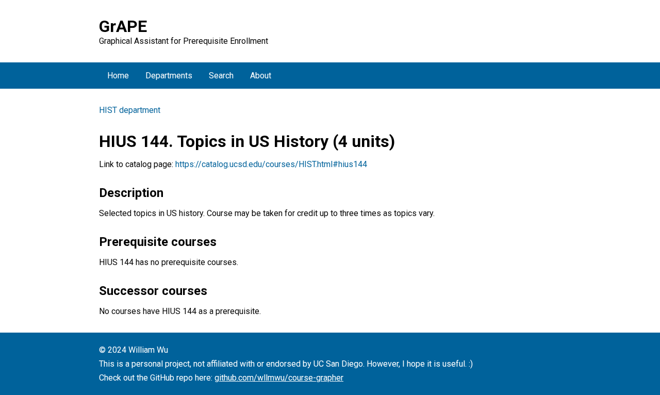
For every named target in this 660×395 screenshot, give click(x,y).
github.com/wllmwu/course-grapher (278, 378)
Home (118, 75)
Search (221, 75)
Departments (168, 75)
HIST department (129, 110)
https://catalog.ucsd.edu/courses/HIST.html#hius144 (271, 164)
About (260, 75)
